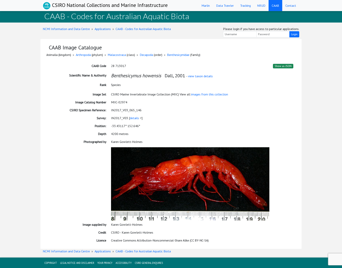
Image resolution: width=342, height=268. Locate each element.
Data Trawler (225, 6)
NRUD (261, 6)
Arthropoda (83, 55)
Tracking (245, 6)
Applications (103, 29)
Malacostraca (117, 55)
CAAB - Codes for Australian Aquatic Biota (143, 29)
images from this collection (209, 94)
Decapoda (146, 55)
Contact (290, 6)
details (134, 118)
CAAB (275, 6)
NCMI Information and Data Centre (66, 29)
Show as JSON (283, 66)
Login (294, 34)
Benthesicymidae (178, 55)
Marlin (205, 6)
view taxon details (200, 76)
